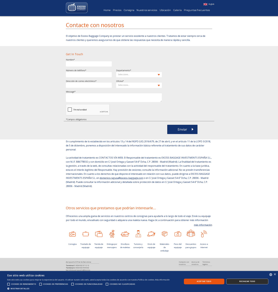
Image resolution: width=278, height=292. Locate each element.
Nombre (70, 59)
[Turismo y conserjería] (138, 234)
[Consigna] (72, 234)
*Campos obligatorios (76, 119)
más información (203, 224)
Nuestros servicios (147, 10)
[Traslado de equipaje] (85, 234)
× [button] (275, 274)
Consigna (129, 10)
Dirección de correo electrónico (80, 81)
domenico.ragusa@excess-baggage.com (121, 178)
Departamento (123, 70)
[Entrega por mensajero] (112, 234)
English (211, 4)
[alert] (139, 281)
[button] (139, 74)
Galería (177, 10)
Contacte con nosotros (184, 263)
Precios (117, 10)
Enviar (182, 129)
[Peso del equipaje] (177, 234)
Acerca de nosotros (195, 263)
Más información (162, 280)
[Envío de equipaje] (151, 234)
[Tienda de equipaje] (98, 234)
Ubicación (165, 10)
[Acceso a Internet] (204, 234)
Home (107, 10)
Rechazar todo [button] (247, 281)
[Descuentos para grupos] (190, 233)
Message (70, 91)
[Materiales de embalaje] (164, 234)
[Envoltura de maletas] (125, 234)
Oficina (119, 81)
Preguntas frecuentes (197, 10)
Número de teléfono (75, 70)
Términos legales (206, 263)
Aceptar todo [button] (204, 281)
